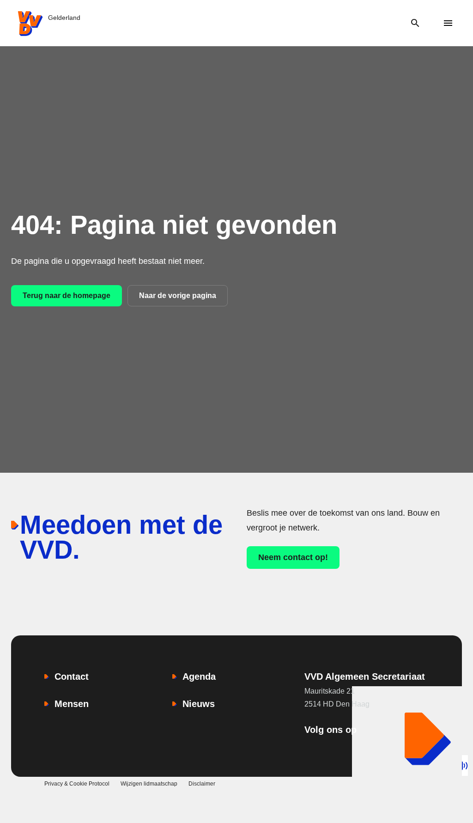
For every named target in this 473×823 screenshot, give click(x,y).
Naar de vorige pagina (177, 295)
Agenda (199, 676)
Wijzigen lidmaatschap (149, 783)
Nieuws (198, 704)
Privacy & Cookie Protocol (76, 783)
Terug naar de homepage (66, 295)
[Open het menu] (448, 23)
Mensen (72, 704)
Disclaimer (201, 783)
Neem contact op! (293, 557)
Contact (72, 676)
